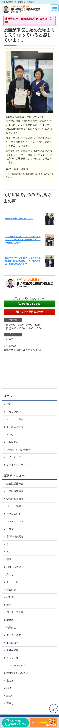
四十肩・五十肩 (14, 612)
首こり (10, 552)
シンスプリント (14, 521)
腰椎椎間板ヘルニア (17, 673)
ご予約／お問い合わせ (18, 449)
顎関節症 (11, 627)
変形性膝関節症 (14, 491)
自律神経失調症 (14, 536)
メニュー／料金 (14, 419)
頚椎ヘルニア (13, 567)
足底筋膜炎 (12, 642)
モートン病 (12, 582)
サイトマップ (13, 457)
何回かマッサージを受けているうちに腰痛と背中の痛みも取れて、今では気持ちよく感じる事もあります (23, 261)
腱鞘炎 (10, 620)
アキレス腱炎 (13, 514)
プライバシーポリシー (18, 465)
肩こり (10, 574)
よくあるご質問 (14, 427)
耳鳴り (10, 703)
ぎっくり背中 (13, 635)
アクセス (11, 434)
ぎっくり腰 (12, 658)
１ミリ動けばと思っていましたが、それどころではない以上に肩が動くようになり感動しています (23, 240)
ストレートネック (16, 665)
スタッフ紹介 (13, 412)
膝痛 (8, 605)
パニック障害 (13, 506)
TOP (8, 404)
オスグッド (12, 529)
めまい (10, 695)
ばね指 (10, 597)
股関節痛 (11, 589)
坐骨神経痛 (12, 650)
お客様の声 (12, 442)
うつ (8, 544)
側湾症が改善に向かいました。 (19, 218)
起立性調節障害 (14, 483)
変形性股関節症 (14, 499)
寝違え (10, 680)
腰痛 (8, 559)
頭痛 (8, 688)
